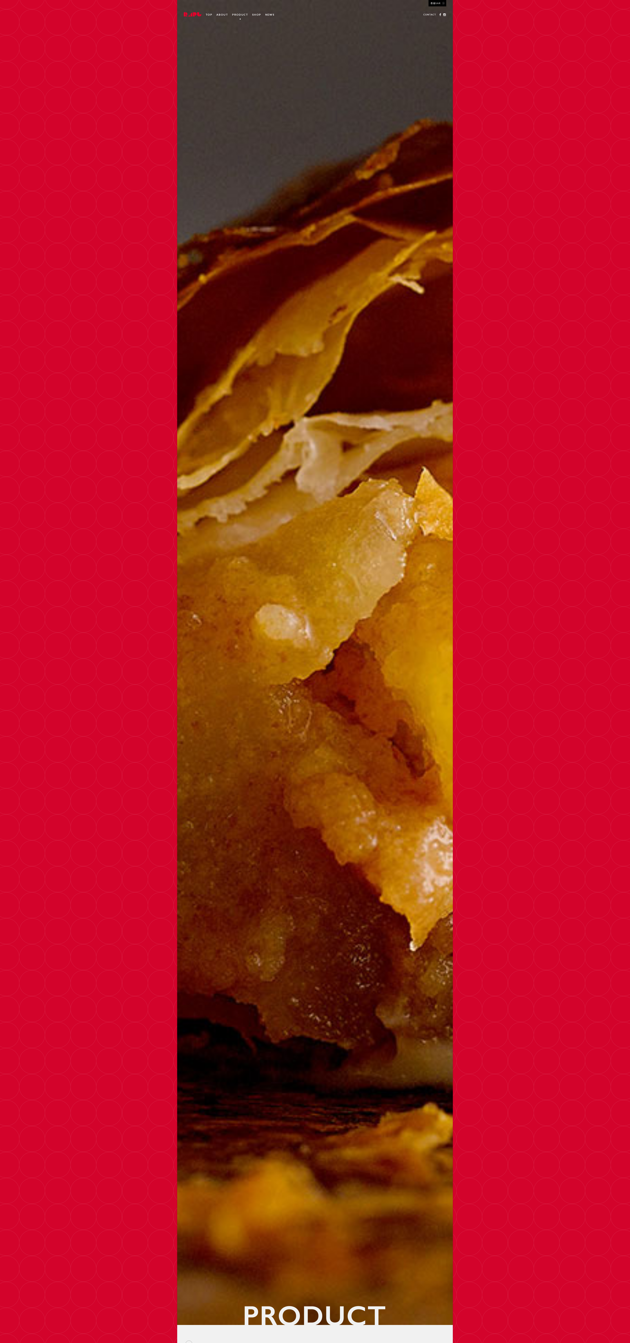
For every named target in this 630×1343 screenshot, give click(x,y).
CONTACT (429, 15)
